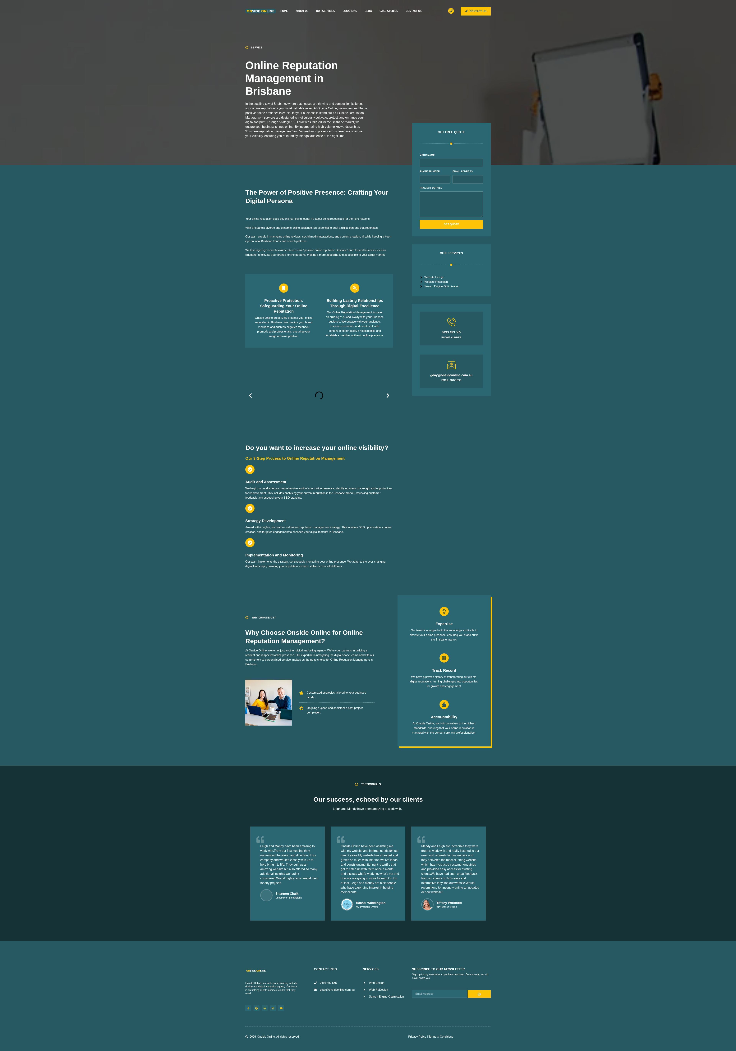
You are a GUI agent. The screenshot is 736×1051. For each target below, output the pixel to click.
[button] (250, 395)
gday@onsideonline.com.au (451, 375)
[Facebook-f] (248, 1008)
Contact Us (414, 11)
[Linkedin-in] (265, 1008)
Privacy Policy (417, 1036)
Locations (350, 11)
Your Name (427, 155)
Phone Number (430, 171)
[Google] (257, 1008)
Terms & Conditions (441, 1036)
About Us (302, 11)
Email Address (463, 171)
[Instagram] (273, 1008)
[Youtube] (281, 1008)
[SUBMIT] (479, 994)
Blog (368, 11)
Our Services (325, 11)
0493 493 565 (451, 332)
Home (284, 11)
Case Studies (389, 11)
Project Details (431, 188)
